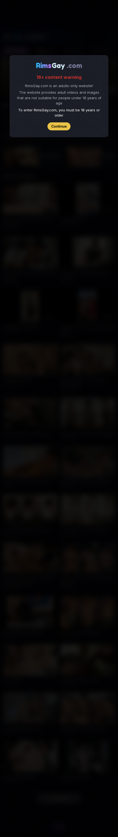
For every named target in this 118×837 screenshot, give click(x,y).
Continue (59, 126)
